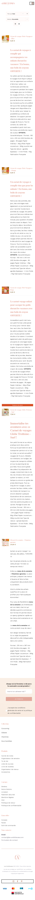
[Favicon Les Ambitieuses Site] (18, 855)
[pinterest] (21, 881)
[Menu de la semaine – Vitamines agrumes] (5, 540)
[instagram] (13, 881)
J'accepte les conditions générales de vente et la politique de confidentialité (20, 710)
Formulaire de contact (9, 840)
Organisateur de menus (9, 769)
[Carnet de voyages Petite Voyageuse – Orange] (5, 168)
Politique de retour (8, 803)
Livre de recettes (7, 767)
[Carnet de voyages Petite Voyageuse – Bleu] (5, 36)
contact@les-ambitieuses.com (12, 837)
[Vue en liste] (19, 24)
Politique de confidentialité (11, 805)
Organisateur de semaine (10, 758)
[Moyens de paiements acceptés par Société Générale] (17, 888)
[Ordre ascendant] (27, 14)
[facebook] (17, 881)
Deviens (4, 786)
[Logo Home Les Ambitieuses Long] (8, 2)
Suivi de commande (8, 825)
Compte (4, 820)
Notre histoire (6, 789)
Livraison (4, 792)
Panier (3, 823)
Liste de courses (7, 764)
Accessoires (5, 772)
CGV (2, 800)
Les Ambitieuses (8, 866)
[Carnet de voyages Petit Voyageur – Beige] (5, 288)
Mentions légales (7, 797)
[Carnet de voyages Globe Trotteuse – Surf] (5, 410)
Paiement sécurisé (8, 795)
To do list (4, 761)
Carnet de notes (7, 756)
